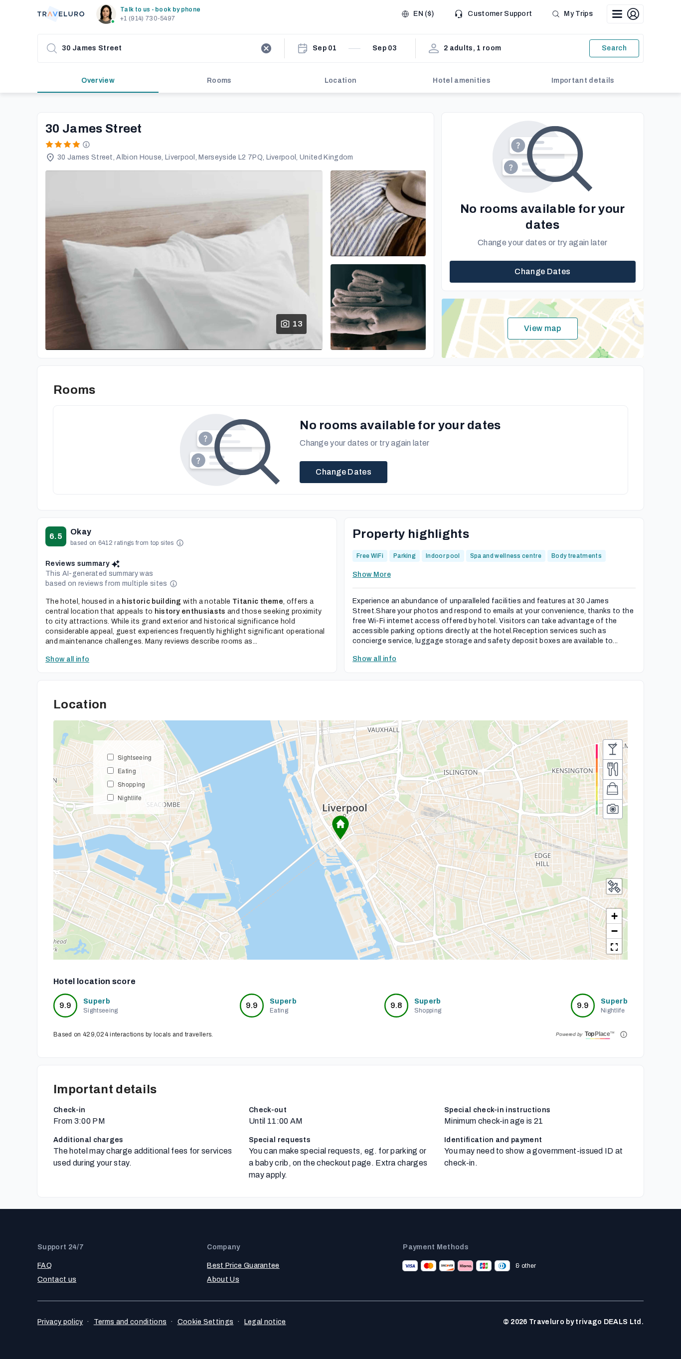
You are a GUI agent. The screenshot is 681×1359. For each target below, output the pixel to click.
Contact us (56, 1279)
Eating (127, 770)
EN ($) (423, 13)
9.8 (396, 1005)
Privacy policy (60, 1322)
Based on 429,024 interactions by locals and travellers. (133, 1034)
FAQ (44, 1265)
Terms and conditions (130, 1322)
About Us (223, 1279)
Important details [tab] (582, 80)
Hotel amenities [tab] (462, 80)
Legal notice (265, 1322)
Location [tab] (341, 80)
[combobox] (159, 48)
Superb (96, 1001)
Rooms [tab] (219, 80)
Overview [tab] (98, 80)
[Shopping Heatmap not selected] (613, 789)
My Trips (578, 13)
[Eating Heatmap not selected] (613, 769)
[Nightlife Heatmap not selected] (613, 749)
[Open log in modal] (625, 13)
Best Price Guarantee (243, 1265)
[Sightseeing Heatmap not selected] (613, 809)
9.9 (65, 1005)
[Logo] (60, 14)
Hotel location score (94, 981)
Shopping (132, 784)
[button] (150, 14)
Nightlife (130, 797)
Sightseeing (135, 757)
